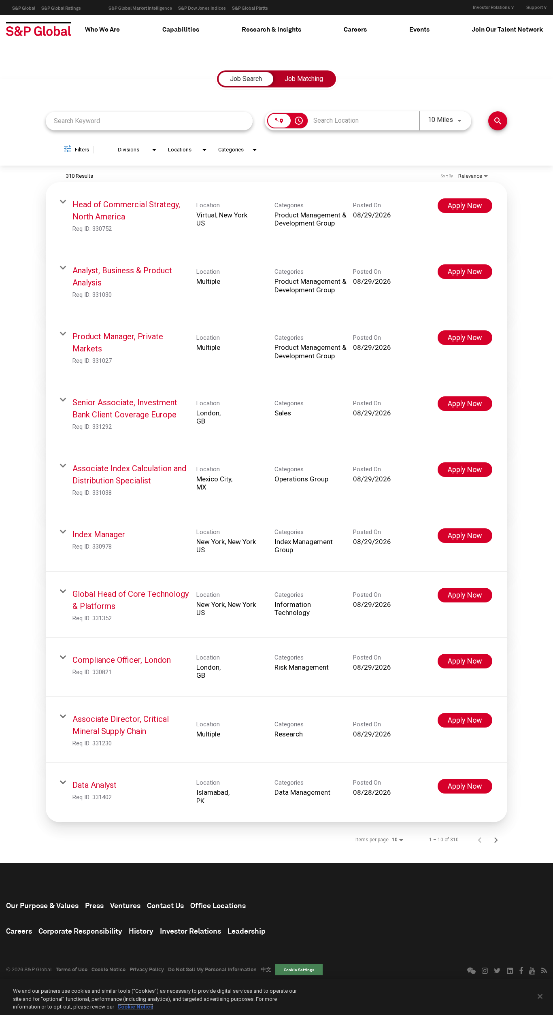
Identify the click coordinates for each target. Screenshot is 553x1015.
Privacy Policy (147, 969)
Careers (19, 930)
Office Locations (218, 905)
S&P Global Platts (250, 8)
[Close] (540, 996)
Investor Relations (190, 930)
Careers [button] (355, 29)
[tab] (102, 29)
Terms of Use (71, 969)
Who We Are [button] (102, 29)
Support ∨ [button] (536, 7)
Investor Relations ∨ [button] (493, 7)
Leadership (247, 930)
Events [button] (419, 29)
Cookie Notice (108, 969)
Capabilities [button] (180, 29)
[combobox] (149, 120)
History (141, 930)
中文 (266, 969)
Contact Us (165, 905)
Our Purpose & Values (42, 905)
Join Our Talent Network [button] (507, 29)
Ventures (125, 905)
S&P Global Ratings (61, 8)
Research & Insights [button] (271, 29)
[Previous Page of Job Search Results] (480, 840)
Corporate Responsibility (80, 930)
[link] (276, 215)
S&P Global (23, 8)
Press (94, 905)
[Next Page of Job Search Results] (496, 840)
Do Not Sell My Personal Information (212, 969)
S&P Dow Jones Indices (202, 8)
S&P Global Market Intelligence (140, 8)
